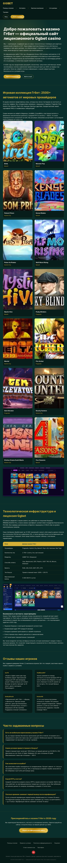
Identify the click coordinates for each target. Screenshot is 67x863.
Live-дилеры (53, 8)
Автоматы (22, 8)
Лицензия (57, 843)
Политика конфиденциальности (42, 843)
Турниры (5, 12)
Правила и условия (25, 843)
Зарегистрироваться (12, 76)
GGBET (8, 3)
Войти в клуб (28, 76)
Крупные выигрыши (37, 8)
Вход (6, 16)
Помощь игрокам (8, 8)
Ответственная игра (29, 847)
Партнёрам (41, 847)
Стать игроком (17, 16)
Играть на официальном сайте (33, 830)
